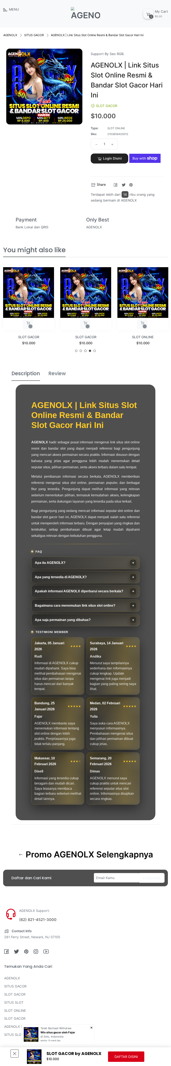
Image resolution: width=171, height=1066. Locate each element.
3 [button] (85, 351)
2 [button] (81, 351)
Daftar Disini (126, 1057)
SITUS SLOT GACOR (20, 1035)
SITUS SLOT (142, 337)
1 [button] (76, 351)
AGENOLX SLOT (16, 1026)
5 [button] (94, 351)
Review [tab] (57, 373)
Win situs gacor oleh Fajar (57, 1032)
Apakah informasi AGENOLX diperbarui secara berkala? (79, 591)
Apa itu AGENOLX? (50, 562)
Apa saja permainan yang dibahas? (63, 620)
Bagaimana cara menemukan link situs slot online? (75, 605)
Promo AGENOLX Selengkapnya (88, 854)
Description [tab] (25, 373)
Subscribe (152, 878)
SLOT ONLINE (86, 337)
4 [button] (90, 351)
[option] (28, 311)
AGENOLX (10, 35)
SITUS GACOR (34, 35)
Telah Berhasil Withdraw (56, 1028)
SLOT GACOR (28, 337)
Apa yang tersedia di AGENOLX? (61, 577)
